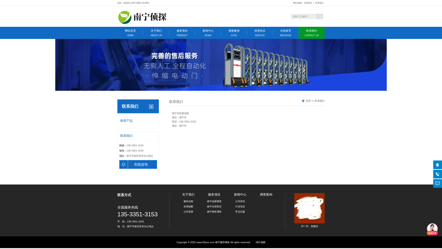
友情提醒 (188, 206)
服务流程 (188, 201)
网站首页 (130, 33)
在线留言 (308, 3)
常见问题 (240, 211)
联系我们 (319, 3)
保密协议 (259, 33)
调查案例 (233, 33)
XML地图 (260, 242)
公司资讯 (240, 201)
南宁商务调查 (214, 211)
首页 (308, 100)
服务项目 (182, 33)
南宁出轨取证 (214, 206)
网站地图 (297, 3)
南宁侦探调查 (214, 201)
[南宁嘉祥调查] (143, 17)
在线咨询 (141, 164)
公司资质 (188, 211)
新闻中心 (208, 33)
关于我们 (156, 33)
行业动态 (240, 206)
